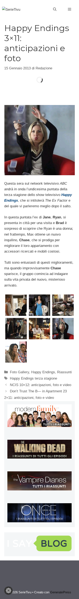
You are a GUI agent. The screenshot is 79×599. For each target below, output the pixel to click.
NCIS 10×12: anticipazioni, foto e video (40, 385)
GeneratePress (60, 592)
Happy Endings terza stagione (33, 378)
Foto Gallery (19, 372)
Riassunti (64, 372)
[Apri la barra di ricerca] (54, 9)
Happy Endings (43, 372)
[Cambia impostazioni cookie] (8, 590)
